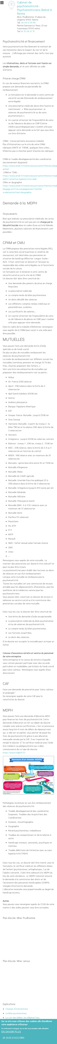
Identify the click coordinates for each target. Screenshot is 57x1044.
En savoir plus (11, 1032)
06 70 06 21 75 (27, 31)
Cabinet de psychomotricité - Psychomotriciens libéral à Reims (34, 8)
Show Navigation (3, 3)
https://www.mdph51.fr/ (14, 752)
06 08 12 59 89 (28, 22)
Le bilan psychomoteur (16, 1013)
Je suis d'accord (13, 1038)
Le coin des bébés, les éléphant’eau (22, 1017)
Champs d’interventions (17, 1008)
